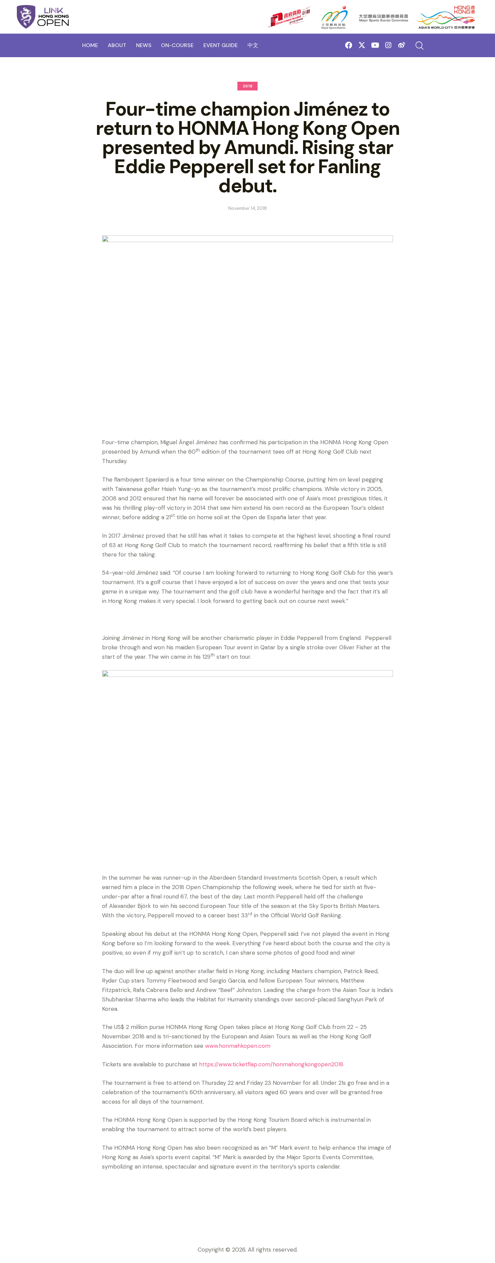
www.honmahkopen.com (237, 1045)
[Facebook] (349, 45)
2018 (247, 86)
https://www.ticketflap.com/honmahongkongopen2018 (271, 1064)
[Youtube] (375, 45)
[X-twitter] (362, 45)
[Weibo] (401, 45)
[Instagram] (388, 45)
